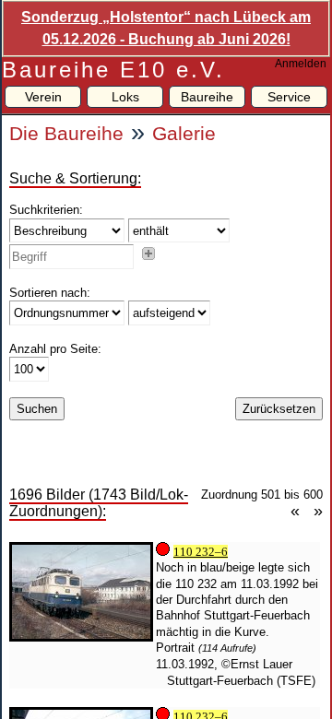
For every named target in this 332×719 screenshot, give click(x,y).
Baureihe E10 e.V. (113, 69)
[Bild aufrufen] (81, 637)
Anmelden (300, 63)
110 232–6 (200, 552)
